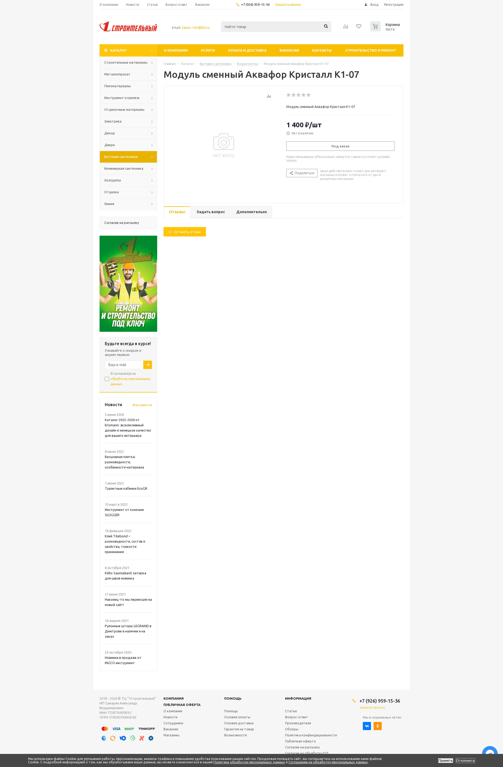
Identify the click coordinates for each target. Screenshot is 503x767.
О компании (176, 50)
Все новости (142, 405)
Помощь (233, 698)
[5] (308, 95)
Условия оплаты (237, 717)
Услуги (208, 50)
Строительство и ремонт (370, 50)
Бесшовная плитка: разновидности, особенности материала (124, 462)
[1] (288, 95)
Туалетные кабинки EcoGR (126, 488)
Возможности (235, 735)
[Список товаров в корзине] (386, 30)
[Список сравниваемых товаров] (345, 28)
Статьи (291, 711)
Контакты (322, 50)
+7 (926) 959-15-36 (255, 4)
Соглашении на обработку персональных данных (328, 762)
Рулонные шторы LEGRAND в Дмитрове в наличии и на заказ (128, 631)
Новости (170, 717)
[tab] (176, 212)
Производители (298, 723)
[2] (293, 95)
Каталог (118, 50)
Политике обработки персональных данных (249, 762)
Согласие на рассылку (302, 747)
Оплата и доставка (247, 50)
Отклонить (465, 761)
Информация (298, 698)
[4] (303, 95)
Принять (446, 761)
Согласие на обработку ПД (307, 753)
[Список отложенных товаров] (358, 28)
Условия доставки (239, 723)
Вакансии (289, 50)
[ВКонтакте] (367, 726)
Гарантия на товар (239, 729)
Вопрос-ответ (296, 717)
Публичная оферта (181, 705)
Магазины (171, 735)
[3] (298, 95)
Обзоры (291, 729)
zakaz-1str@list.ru (196, 27)
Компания (173, 698)
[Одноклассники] (378, 726)
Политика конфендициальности (311, 735)
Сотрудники (173, 723)
